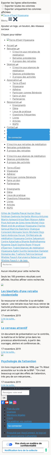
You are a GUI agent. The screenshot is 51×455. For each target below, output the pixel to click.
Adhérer (16, 89)
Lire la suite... (8, 318)
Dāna (15, 108)
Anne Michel (32, 222)
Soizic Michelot (31, 232)
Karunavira (24, 257)
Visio (41, 222)
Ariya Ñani (24, 219)
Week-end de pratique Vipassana (19, 225)
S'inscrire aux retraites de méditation (26, 144)
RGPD (15, 124)
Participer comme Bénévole (27, 92)
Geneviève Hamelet (37, 251)
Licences (11, 411)
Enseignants (19, 105)
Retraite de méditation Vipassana (21, 237)
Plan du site (13, 408)
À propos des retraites (24, 61)
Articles (16, 120)
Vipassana (18, 86)
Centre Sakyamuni (34, 238)
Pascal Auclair (27, 213)
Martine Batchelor (20, 229)
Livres (15, 117)
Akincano (17, 232)
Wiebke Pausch (9, 257)
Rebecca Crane (38, 257)
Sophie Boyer (24, 244)
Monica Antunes (39, 216)
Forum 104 (24, 235)
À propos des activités (24, 76)
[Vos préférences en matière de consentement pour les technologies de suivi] (46, 450)
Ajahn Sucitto (20, 251)
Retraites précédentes (24, 58)
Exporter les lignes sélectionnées (18, 2)
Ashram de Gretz (16, 222)
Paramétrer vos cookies (19, 421)
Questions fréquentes (24, 114)
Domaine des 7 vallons (13, 254)
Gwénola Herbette (21, 216)
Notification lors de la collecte (21, 450)
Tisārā (16, 247)
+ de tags (23, 260)
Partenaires (18, 98)
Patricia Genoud (34, 254)
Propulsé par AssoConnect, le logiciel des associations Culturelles (26, 434)
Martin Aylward (9, 219)
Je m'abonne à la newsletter (16, 388)
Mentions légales (16, 415)
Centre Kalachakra (11, 241)
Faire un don (19, 95)
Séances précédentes (23, 73)
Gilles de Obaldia (10, 213)
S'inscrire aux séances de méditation (26, 156)
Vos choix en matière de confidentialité (28, 444)
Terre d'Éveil (19, 83)
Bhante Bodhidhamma (33, 241)
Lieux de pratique (21, 111)
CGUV (10, 418)
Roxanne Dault (9, 244)
